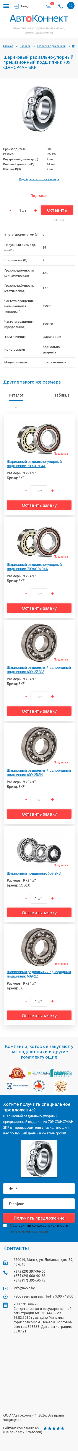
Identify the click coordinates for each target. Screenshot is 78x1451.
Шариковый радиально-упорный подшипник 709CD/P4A (34, 463)
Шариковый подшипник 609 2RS (34, 873)
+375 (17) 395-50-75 (29, 1280)
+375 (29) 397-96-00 (29, 1271)
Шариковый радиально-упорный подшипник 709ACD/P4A (34, 566)
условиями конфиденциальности (40, 1225)
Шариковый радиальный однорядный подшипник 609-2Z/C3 (39, 669)
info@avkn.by (24, 1288)
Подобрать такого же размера (39, 179)
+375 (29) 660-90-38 (29, 1276)
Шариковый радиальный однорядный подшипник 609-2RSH (39, 772)
